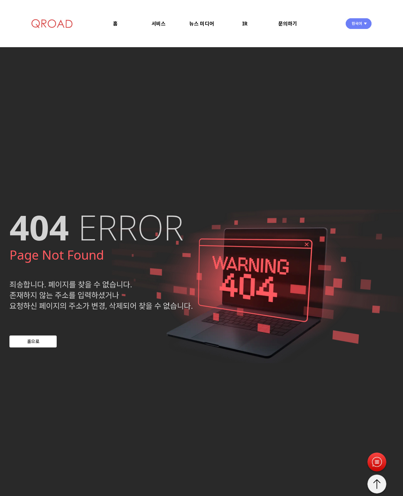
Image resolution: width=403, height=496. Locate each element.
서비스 (158, 23)
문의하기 (287, 23)
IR (244, 23)
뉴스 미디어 (201, 23)
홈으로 (33, 341)
